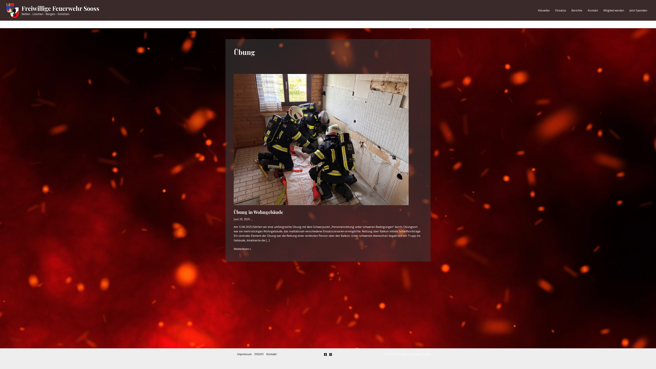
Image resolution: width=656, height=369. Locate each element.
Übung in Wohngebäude (258, 212)
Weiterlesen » (242, 249)
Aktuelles (544, 10)
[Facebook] (325, 354)
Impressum (244, 354)
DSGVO (259, 354)
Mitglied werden (613, 10)
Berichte (576, 10)
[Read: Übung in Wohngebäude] (321, 139)
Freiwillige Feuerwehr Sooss (60, 8)
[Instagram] (330, 354)
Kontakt (593, 10)
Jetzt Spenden (638, 10)
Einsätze (560, 10)
